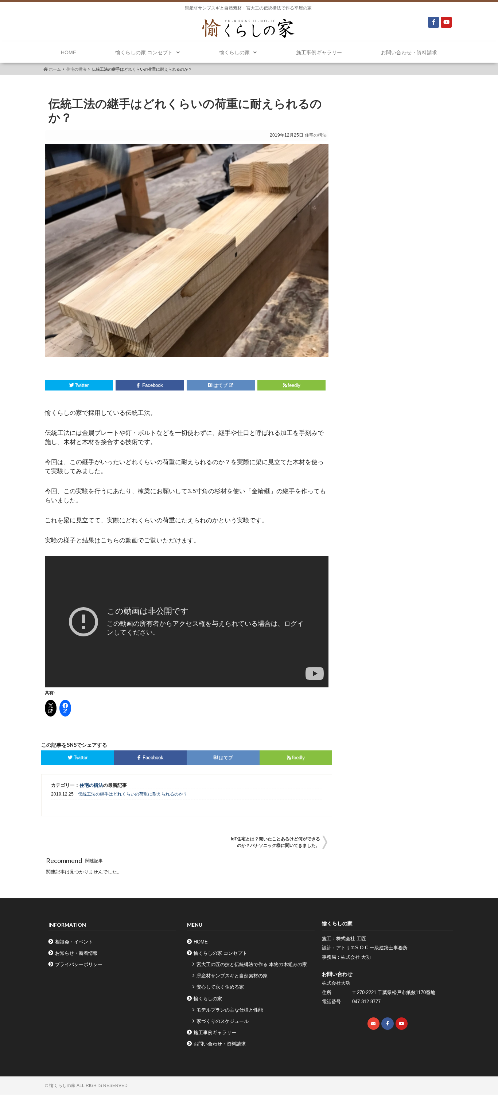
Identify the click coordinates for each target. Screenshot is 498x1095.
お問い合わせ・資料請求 (409, 52)
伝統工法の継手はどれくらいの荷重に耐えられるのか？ (132, 794)
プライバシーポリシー (78, 964)
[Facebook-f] (387, 1023)
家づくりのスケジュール (223, 1021)
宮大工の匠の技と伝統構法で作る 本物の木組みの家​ (252, 964)
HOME (68, 52)
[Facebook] (433, 22)
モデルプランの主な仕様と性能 (230, 1010)
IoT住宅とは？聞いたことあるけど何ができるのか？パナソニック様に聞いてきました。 (275, 842)
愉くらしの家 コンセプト (144, 52)
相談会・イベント (74, 942)
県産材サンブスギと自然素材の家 (232, 975)
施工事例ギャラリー (319, 52)
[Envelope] (373, 1023)
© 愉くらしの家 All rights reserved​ (86, 1085)
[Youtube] (446, 22)
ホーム (54, 69)
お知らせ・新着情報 (76, 953)
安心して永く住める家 (220, 987)
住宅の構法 (76, 69)
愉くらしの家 (234, 52)
